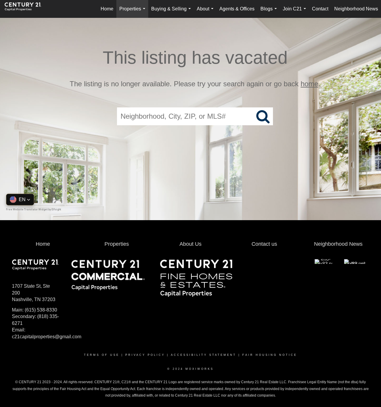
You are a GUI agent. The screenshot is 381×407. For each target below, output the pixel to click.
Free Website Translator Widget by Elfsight (33, 209)
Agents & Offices (236, 8)
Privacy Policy (145, 354)
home (309, 84)
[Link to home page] (25, 9)
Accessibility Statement (203, 354)
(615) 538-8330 (41, 309)
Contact (320, 8)
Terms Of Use (101, 354)
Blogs (269, 12)
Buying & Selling (172, 12)
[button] (20, 199)
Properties (133, 12)
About (206, 12)
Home (107, 8)
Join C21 (295, 12)
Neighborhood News (356, 8)
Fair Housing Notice (269, 354)
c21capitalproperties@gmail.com (46, 336)
